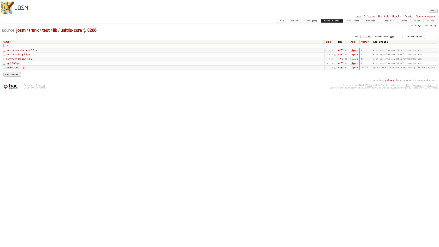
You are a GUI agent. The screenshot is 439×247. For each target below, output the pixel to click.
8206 (92, 30)
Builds (404, 21)
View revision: (381, 36)
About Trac (397, 16)
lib (55, 30)
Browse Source (331, 21)
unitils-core (71, 30)
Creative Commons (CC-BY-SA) (370, 87)
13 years (354, 67)
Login (358, 16)
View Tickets (352, 21)
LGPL (427, 87)
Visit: (357, 36)
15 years (354, 50)
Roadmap (389, 21)
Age (353, 41)
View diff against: (415, 36)
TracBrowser (389, 80)
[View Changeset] (346, 50)
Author (365, 41)
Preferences (369, 16)
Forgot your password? (426, 16)
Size (328, 41)
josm (21, 30)
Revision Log (430, 26)
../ (7, 45)
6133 (340, 67)
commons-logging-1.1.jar (19, 59)
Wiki (282, 21)
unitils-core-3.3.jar (16, 67)
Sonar (417, 21)
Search (430, 21)
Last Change (415, 26)
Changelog (311, 21)
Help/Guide (383, 16)
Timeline (295, 21)
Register (409, 16)
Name (6, 41)
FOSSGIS (367, 85)
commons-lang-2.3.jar (18, 54)
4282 (340, 50)
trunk (34, 30)
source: (9, 30)
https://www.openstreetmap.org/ (422, 85)
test (46, 30)
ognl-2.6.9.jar (13, 63)
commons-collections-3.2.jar (22, 50)
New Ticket (371, 21)
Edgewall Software (36, 87)
